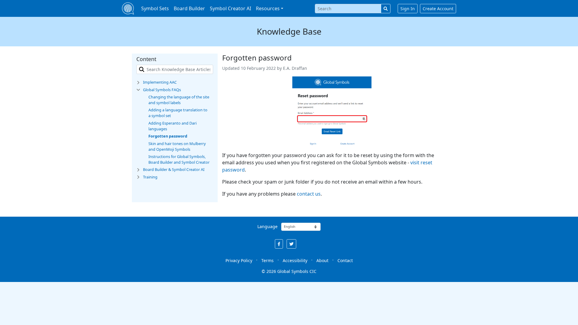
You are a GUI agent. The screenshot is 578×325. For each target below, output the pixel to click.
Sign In (407, 8)
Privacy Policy (238, 260)
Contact (345, 260)
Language (267, 226)
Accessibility (295, 260)
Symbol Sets (155, 8)
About (322, 260)
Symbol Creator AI (230, 8)
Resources (268, 8)
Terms (267, 260)
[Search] (385, 8)
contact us (309, 193)
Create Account (438, 8)
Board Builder (189, 8)
